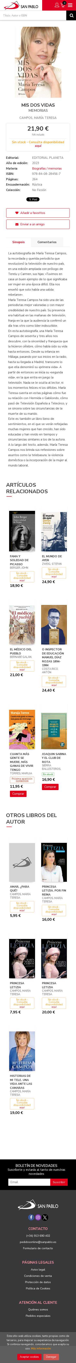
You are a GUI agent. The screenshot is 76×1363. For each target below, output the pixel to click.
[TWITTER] (45, 1217)
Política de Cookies (38, 1288)
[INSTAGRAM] (38, 1217)
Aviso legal (38, 1270)
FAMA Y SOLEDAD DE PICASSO (19, 560)
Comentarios (47, 242)
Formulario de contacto (38, 1248)
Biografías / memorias (47, 168)
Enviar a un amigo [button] (32, 224)
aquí (38, 146)
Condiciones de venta (38, 1276)
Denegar (51, 1357)
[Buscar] (71, 15)
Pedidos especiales (38, 1316)
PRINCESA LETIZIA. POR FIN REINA (54, 891)
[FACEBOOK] (31, 1217)
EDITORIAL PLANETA (47, 158)
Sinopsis (18, 242)
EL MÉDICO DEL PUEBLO (21, 651)
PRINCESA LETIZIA (17, 985)
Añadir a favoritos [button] (32, 213)
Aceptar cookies (29, 1357)
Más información (41, 1348)
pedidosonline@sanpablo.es (38, 1242)
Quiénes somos (38, 1309)
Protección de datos (38, 1282)
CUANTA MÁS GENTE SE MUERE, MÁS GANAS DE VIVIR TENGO (21, 762)
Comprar (18, 794)
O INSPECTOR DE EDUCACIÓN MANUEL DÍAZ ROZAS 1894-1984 (53, 657)
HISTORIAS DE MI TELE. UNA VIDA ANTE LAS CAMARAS (21, 1082)
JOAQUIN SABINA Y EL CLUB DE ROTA (54, 758)
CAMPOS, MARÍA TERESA (38, 118)
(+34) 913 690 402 (38, 1236)
